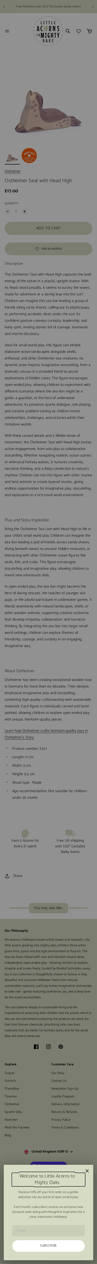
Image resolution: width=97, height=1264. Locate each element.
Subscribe (48, 1245)
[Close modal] (87, 1171)
